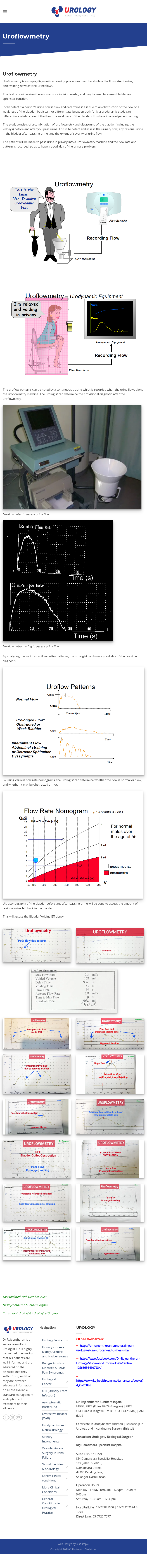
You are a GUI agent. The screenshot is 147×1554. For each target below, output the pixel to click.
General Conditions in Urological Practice (51, 1506)
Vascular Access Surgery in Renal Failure (53, 1452)
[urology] (73, 11)
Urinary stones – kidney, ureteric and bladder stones (55, 1351)
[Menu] (5, 11)
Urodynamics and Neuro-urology (53, 1427)
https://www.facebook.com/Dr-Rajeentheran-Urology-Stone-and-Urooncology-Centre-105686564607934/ (108, 1363)
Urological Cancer (49, 1381)
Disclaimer (90, 1549)
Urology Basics (52, 1340)
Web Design (65, 1544)
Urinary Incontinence (51, 1439)
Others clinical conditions (51, 1478)
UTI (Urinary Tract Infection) (54, 1393)
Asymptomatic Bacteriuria (51, 1404)
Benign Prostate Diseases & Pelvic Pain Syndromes (53, 1367)
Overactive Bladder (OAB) (54, 1416)
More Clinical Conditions (51, 1489)
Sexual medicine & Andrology (52, 1466)
